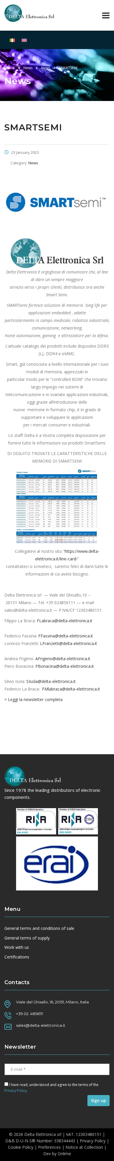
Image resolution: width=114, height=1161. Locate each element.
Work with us (16, 947)
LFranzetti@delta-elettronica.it (68, 643)
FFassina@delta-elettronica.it (65, 636)
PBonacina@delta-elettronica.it (64, 666)
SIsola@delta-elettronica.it (51, 681)
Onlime (64, 1153)
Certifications (16, 957)
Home (9, 67)
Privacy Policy (15, 1090)
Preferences (49, 1147)
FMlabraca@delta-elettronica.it (71, 689)
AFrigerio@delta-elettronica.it (62, 658)
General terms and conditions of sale (39, 928)
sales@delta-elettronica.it (40, 1025)
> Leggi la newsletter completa (33, 699)
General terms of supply (27, 938)
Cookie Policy (20, 1147)
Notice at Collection (84, 1147)
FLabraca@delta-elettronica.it (64, 620)
